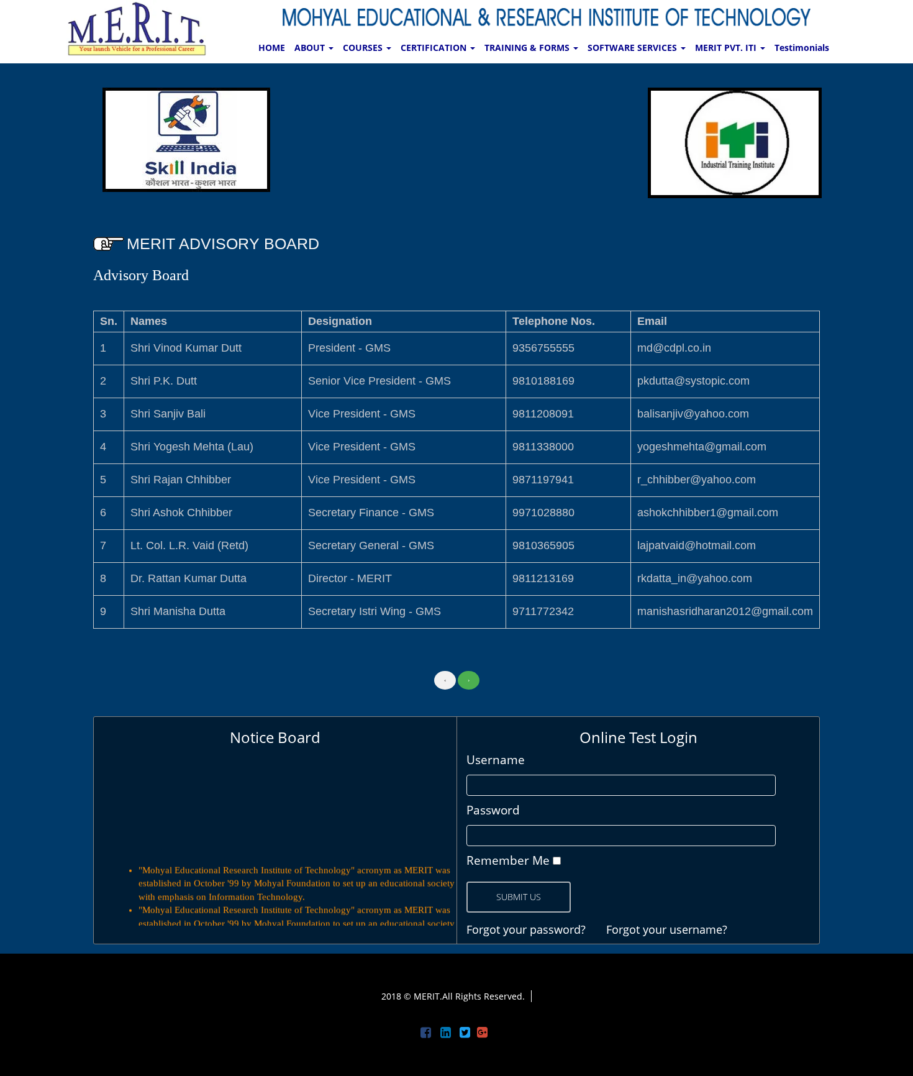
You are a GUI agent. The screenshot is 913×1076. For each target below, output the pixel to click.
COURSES (364, 47)
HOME (271, 47)
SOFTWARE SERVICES (633, 47)
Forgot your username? (666, 929)
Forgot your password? (526, 929)
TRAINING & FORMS (528, 47)
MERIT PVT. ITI (727, 47)
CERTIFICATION (435, 47)
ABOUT (310, 47)
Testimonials (801, 47)
